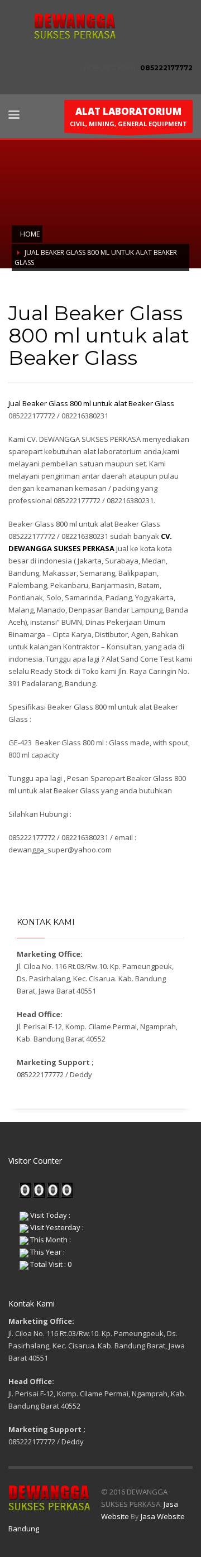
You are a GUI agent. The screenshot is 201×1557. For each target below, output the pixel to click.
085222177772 (166, 68)
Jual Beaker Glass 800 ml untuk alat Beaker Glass (91, 403)
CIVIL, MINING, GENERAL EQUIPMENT (128, 116)
